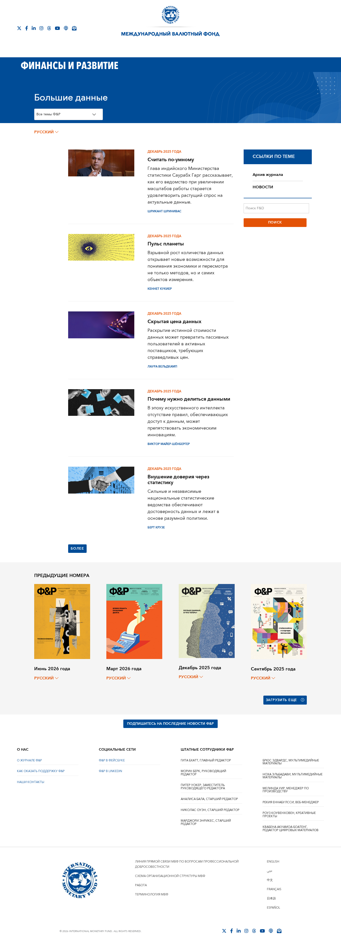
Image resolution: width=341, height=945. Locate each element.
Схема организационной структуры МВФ (170, 876)
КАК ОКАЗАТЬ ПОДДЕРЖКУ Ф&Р (41, 771)
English (273, 861)
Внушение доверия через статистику (178, 479)
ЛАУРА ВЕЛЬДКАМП (162, 366)
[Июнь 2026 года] (62, 621)
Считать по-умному (171, 159)
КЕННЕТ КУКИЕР (160, 288)
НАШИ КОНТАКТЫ (30, 782)
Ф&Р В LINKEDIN (110, 771)
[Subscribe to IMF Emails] (74, 28)
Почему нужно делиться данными (189, 399)
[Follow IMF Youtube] (57, 28)
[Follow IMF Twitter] (19, 28)
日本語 (271, 898)
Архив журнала (268, 174)
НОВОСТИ (263, 187)
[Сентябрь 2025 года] (279, 621)
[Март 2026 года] (134, 621)
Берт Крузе (156, 527)
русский (44, 132)
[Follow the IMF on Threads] (49, 28)
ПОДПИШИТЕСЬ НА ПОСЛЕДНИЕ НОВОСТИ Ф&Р (170, 724)
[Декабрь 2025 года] (207, 621)
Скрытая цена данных (174, 321)
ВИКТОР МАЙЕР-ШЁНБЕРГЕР (169, 444)
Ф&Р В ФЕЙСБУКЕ (112, 760)
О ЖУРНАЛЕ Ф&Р (29, 760)
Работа (141, 885)
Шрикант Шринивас (164, 211)
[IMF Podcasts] (66, 28)
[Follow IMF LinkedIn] (34, 28)
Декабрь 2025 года (164, 151)
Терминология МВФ (151, 894)
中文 (270, 880)
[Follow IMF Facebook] (26, 28)
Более (77, 549)
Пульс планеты (166, 243)
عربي (269, 870)
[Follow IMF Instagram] (41, 28)
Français (274, 889)
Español (273, 907)
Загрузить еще (281, 700)
